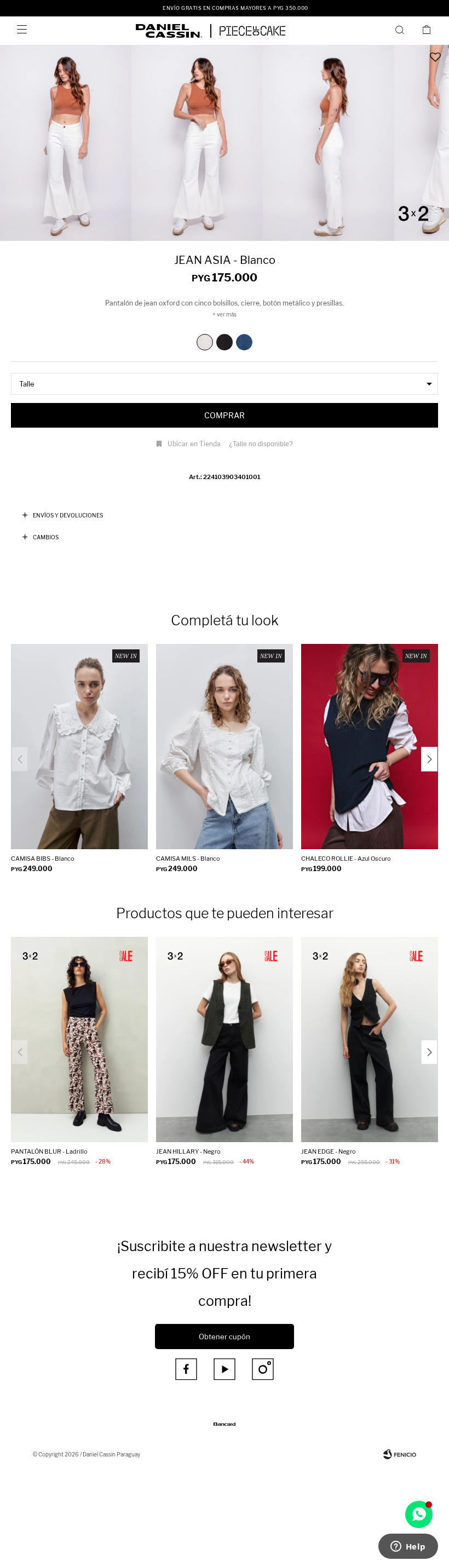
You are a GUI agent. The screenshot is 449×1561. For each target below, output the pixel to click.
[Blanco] (205, 342)
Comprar (224, 415)
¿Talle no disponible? (261, 444)
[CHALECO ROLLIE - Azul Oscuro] (369, 746)
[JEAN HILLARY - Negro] (224, 1039)
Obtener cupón (224, 1336)
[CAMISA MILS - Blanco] (224, 746)
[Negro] (224, 342)
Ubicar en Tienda (194, 444)
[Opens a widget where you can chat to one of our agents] (408, 1547)
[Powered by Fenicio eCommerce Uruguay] (399, 1454)
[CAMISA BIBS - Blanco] (79, 746)
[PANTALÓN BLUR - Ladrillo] (79, 1039)
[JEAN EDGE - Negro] (369, 1039)
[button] (401, 29)
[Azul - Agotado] (244, 342)
